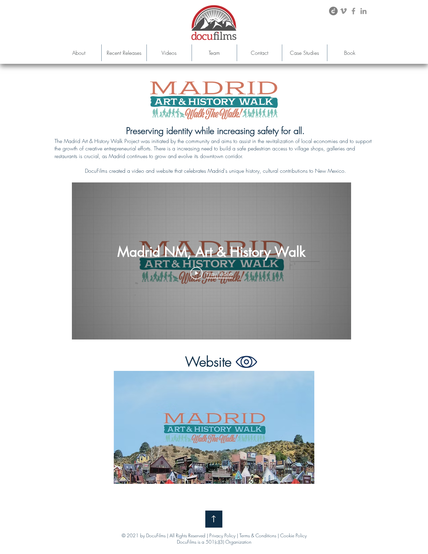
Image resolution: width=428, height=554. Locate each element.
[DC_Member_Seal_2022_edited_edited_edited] (333, 11)
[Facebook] (353, 11)
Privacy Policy (222, 535)
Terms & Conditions (257, 535)
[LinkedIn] (363, 11)
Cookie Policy (293, 535)
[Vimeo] (343, 11)
